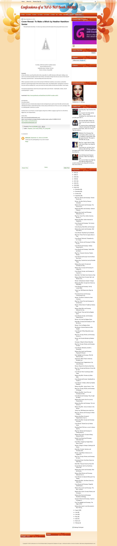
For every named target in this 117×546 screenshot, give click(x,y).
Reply (26, 141)
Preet (30, 126)
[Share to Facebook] (43, 126)
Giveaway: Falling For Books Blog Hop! (84, 342)
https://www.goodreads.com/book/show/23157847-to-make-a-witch (42, 95)
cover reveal (35, 128)
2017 (75, 181)
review (71, 14)
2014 (75, 187)
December (77, 189)
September (78, 195)
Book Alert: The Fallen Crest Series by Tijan (85, 275)
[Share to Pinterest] (44, 126)
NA (57, 14)
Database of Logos (57, 543)
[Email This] (38, 126)
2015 (75, 185)
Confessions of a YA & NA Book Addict (48, 7)
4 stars (34, 14)
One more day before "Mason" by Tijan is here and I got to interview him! (86, 122)
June (76, 514)
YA (43, 128)
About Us (29, 1)
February (77, 522)
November (77, 191)
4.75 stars (46, 14)
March (76, 520)
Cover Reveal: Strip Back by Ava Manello (84, 232)
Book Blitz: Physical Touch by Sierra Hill (84, 463)
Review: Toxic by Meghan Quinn (82, 325)
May (76, 516)
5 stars (53, 14)
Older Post (66, 168)
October (77, 193)
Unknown (27, 137)
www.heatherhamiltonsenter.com (29, 122)
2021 (75, 172)
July (76, 512)
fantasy (40, 128)
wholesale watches (66, 543)
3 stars (23, 14)
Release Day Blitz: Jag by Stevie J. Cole (84, 386)
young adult (78, 14)
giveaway (65, 14)
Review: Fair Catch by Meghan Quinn (83, 319)
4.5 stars (40, 14)
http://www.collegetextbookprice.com (87, 543)
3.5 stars (28, 14)
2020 (75, 174)
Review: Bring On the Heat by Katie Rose (84, 366)
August (77, 510)
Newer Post (25, 168)
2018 (75, 179)
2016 (75, 183)
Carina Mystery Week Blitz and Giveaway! (84, 226)
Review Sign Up (37, 1)
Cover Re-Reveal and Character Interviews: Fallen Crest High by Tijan (86, 156)
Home (23, 1)
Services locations (75, 543)
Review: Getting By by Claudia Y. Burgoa (84, 280)
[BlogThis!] (40, 126)
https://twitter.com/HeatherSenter (29, 121)
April (76, 518)
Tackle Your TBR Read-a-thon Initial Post (84, 410)
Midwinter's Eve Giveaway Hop (86, 133)
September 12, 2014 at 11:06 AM (39, 137)
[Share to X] (41, 126)
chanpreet (30, 128)
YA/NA (60, 14)
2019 (75, 176)
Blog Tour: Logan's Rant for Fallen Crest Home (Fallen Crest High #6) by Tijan (87, 144)
